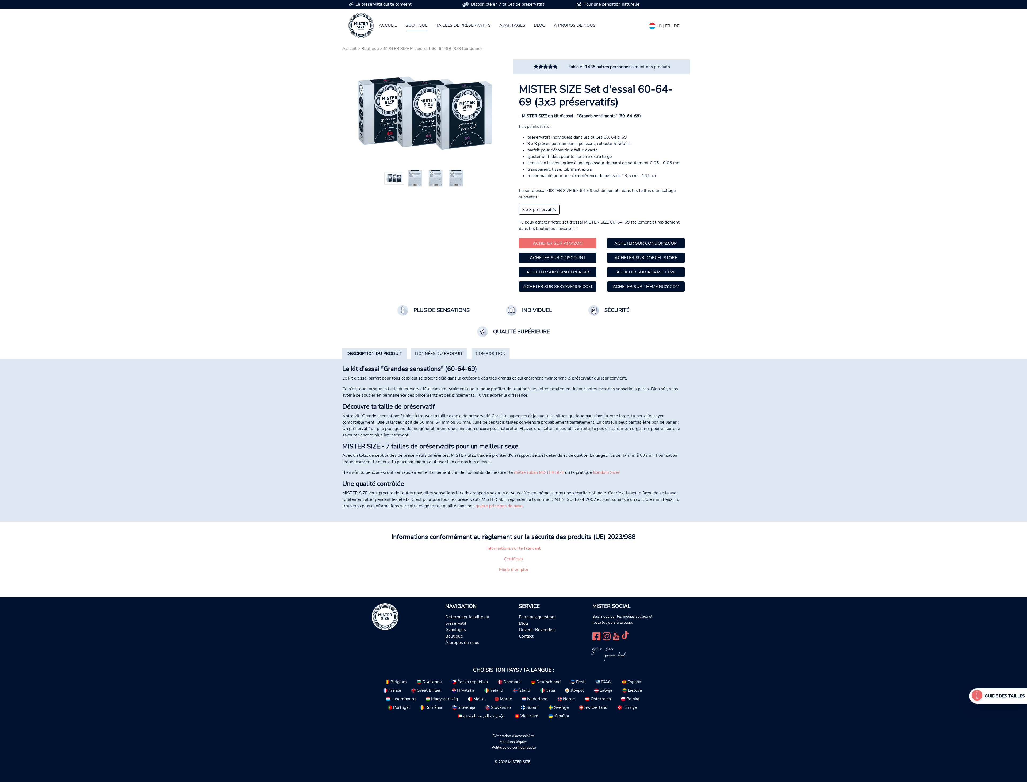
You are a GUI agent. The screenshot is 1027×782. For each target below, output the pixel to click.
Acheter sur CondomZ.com (646, 243)
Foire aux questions (538, 617)
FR (667, 26)
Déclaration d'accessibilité (513, 735)
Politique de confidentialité (514, 747)
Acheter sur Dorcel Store (646, 258)
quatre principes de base (499, 506)
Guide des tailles (1005, 696)
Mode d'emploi (513, 570)
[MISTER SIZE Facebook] (596, 635)
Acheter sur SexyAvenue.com (557, 287)
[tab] (374, 353)
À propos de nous (575, 25)
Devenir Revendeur (537, 630)
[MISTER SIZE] (385, 616)
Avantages (512, 25)
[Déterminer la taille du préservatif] (977, 696)
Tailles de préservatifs (463, 25)
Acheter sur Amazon (558, 243)
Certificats (513, 559)
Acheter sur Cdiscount (558, 258)
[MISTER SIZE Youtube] (616, 635)
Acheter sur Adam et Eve (646, 272)
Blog (539, 25)
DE (676, 26)
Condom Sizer (606, 472)
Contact (526, 636)
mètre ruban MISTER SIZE (539, 472)
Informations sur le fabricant (513, 548)
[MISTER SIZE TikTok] (625, 635)
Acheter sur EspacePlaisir (557, 272)
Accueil (388, 25)
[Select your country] (652, 25)
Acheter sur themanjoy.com (646, 287)
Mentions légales (513, 741)
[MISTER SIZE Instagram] (607, 635)
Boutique (416, 25)
